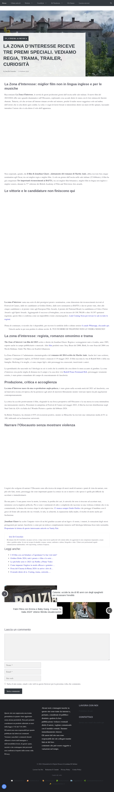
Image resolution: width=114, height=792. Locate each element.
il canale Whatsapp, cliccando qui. (96, 325)
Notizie (27, 3)
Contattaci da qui (86, 710)
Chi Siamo (70, 3)
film (50, 345)
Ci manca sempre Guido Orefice (67, 508)
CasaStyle (40, 3)
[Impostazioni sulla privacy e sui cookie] (4, 786)
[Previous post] (4, 593)
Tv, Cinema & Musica (16, 38)
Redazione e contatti (52, 769)
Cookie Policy (76, 769)
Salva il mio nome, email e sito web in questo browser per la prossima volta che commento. (44, 683)
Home (4, 3)
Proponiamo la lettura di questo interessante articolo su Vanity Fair (31, 528)
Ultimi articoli (15, 3)
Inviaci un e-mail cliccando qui (91, 722)
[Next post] (109, 610)
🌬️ (76, 781)
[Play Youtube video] (57, 142)
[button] (111, 3)
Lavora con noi (84, 3)
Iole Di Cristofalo (10, 71)
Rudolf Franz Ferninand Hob (75, 371)
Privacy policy (65, 769)
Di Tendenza (55, 3)
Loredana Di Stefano (70, 764)
